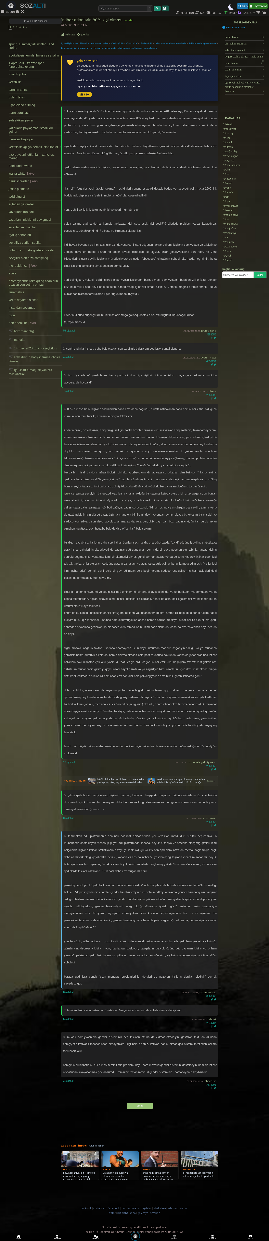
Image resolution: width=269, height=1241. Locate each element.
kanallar (232, 118)
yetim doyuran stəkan (23, 300)
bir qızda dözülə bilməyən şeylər (76, 48)
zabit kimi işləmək (244, 50)
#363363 (211, 822)
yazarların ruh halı (21, 212)
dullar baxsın (244, 37)
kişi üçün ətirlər (244, 76)
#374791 (211, 1084)
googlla (84, 34)
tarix (227, 174)
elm (226, 169)
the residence (23, 265)
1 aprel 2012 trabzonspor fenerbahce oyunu (26, 64)
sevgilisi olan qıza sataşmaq (28, 258)
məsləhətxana (245, 22)
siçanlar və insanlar (22, 227)
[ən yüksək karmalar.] (265, 12)
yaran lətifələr (150, 48)
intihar (106, 43)
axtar (260, 274)
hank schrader (23, 181)
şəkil (227, 255)
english (228, 242)
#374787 (211, 1023)
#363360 (211, 766)
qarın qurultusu (19, 112)
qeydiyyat (260, 6)
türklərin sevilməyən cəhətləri (202, 43)
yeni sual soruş (235, 27)
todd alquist (17, 196)
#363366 (211, 996)
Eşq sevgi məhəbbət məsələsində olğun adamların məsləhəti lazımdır (244, 87)
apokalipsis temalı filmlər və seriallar (34, 55)
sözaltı (228, 124)
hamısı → (211, 781)
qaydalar (146, 1208)
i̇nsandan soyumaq (22, 307)
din (226, 196)
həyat (227, 260)
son (202, 13)
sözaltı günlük (117, 43)
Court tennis (243, 63)
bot (226, 219)
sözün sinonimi (244, 69)
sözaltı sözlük (146, 43)
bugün (10, 12)
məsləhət (187, 13)
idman (228, 147)
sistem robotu (207, 992)
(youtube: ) (97, 809)
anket (227, 183)
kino (226, 138)
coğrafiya (229, 228)
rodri (12, 315)
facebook (114, 1208)
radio (232, 13)
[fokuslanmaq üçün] (23, 11)
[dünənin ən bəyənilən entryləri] (259, 12)
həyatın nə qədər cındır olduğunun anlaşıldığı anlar (118, 48)
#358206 (211, 395)
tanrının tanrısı (18, 89)
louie (67, 493)
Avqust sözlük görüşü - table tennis (244, 57)
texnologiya (230, 156)
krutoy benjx (208, 330)
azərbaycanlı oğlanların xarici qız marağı (32, 156)
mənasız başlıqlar (21, 139)
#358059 (211, 334)
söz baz (155, 1213)
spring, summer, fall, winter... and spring (31, 46)
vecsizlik (15, 82)
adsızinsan (209, 818)
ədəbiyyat (229, 129)
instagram (100, 1208)
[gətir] (157, 8)
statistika (159, 1208)
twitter (126, 1208)
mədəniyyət (230, 206)
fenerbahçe (16, 292)
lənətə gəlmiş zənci (204, 762)
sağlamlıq (230, 151)
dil (225, 237)
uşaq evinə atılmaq (22, 105)
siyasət (228, 160)
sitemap (173, 1208)
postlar (217, 13)
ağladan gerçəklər (21, 204)
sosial (228, 210)
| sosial (128, 20)
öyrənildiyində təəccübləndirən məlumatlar (81, 43)
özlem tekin (17, 97)
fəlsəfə (228, 192)
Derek (212, 1019)
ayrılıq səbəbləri (35, 235)
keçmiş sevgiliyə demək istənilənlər (35, 147)
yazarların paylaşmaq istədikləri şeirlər (31, 129)
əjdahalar (70, 34)
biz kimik (86, 1208)
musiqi (228, 133)
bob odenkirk (22, 323)
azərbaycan (230, 246)
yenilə (30, 21)
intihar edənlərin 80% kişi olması (92, 20)
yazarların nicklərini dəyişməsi (30, 219)
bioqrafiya (230, 233)
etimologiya (230, 215)
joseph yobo (17, 74)
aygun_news (208, 357)
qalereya (248, 13)
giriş (245, 6)
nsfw (227, 251)
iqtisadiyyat (230, 224)
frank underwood (20, 166)
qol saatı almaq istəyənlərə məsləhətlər (30, 372)
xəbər (227, 187)
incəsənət (229, 178)
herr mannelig (23, 331)
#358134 (211, 361)
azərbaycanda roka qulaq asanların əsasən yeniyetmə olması (33, 282)
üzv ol (140, 1106)
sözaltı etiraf (131, 43)
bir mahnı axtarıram (244, 43)
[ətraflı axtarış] (165, 8)
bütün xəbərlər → (97, 1146)
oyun (227, 201)
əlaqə (135, 1208)
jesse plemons (19, 189)
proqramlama (231, 165)
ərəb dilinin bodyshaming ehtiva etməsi (34, 359)
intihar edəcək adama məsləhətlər (171, 43)
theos (213, 391)
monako (19, 340)
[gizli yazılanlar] (17, 11)
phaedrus (210, 1081)
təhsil (227, 142)
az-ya (12, 273)
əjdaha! (69, 330)
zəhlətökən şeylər (21, 120)
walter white (21, 173)
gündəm (42, 21)
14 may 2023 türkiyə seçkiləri (35, 348)
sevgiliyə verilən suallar (25, 242)
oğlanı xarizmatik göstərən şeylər (32, 250)
